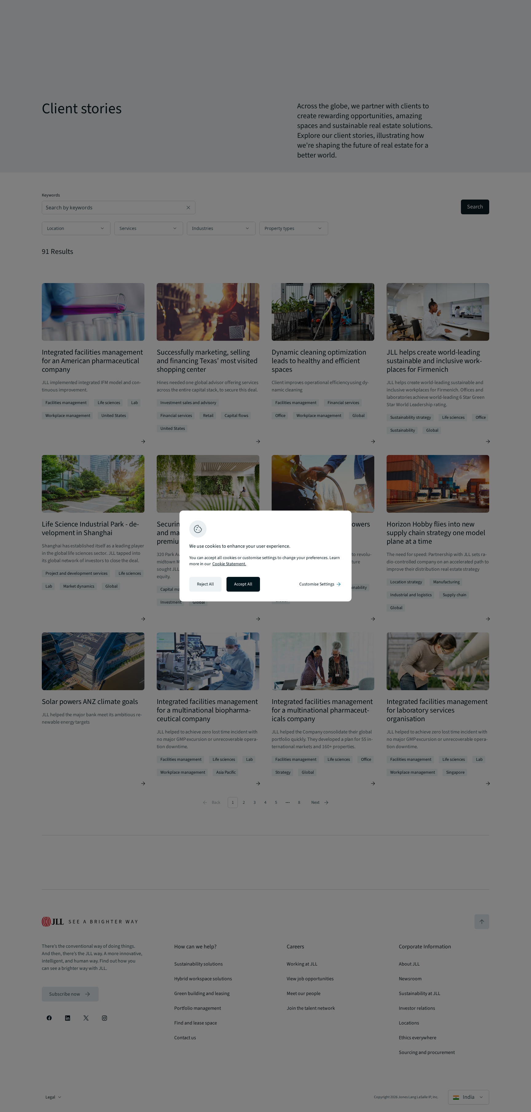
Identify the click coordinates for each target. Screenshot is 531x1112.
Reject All (205, 584)
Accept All (243, 584)
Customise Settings (320, 584)
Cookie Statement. (229, 564)
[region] (265, 556)
